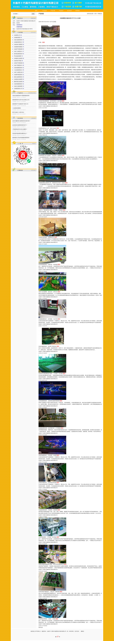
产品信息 (44, 10)
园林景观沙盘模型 (18, 81)
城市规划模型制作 (18, 53)
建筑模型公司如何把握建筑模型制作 (20, 137)
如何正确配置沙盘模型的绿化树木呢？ (21, 121)
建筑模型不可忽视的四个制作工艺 (20, 104)
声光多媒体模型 (17, 56)
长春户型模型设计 (18, 65)
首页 (36, 10)
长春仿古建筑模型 (18, 86)
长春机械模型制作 (18, 67)
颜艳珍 (82, 631)
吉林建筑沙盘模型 (18, 58)
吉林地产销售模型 (18, 63)
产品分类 (53, 10)
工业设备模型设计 (18, 70)
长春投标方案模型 (18, 44)
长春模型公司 (17, 35)
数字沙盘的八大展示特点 (18, 112)
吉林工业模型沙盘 (18, 72)
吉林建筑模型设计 (18, 42)
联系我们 (78, 10)
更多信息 (41, 627)
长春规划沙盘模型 (18, 79)
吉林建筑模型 (17, 37)
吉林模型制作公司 (18, 88)
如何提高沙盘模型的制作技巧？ (19, 125)
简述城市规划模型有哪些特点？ (19, 133)
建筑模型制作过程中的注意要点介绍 (20, 99)
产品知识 (61, 10)
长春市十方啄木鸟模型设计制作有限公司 (48, 106)
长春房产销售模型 (18, 49)
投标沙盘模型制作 (18, 77)
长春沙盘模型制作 (18, 40)
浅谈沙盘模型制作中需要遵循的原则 (20, 95)
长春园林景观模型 (18, 46)
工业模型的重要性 (16, 108)
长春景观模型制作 (18, 84)
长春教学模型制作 (18, 74)
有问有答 (69, 10)
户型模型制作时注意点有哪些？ (19, 129)
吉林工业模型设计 (18, 51)
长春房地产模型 (17, 60)
